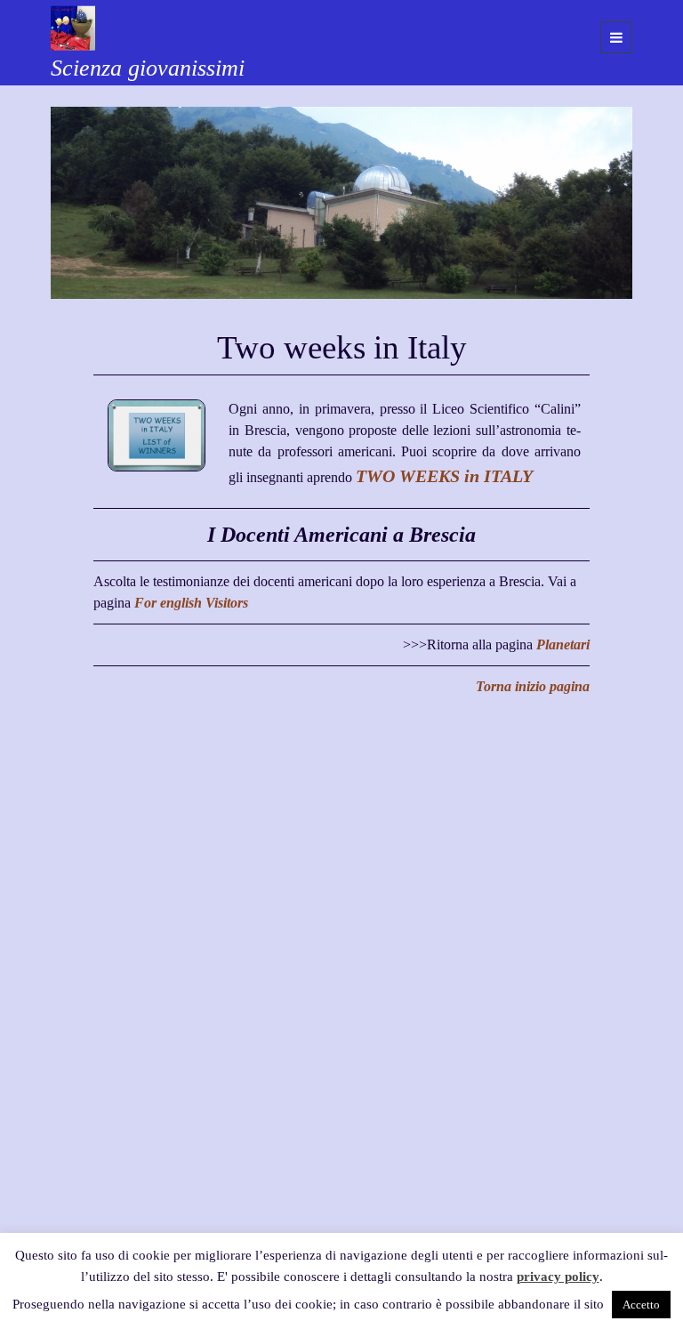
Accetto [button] (641, 1304)
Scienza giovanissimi (148, 68)
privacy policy (558, 1276)
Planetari (563, 644)
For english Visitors (191, 602)
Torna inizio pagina (533, 686)
